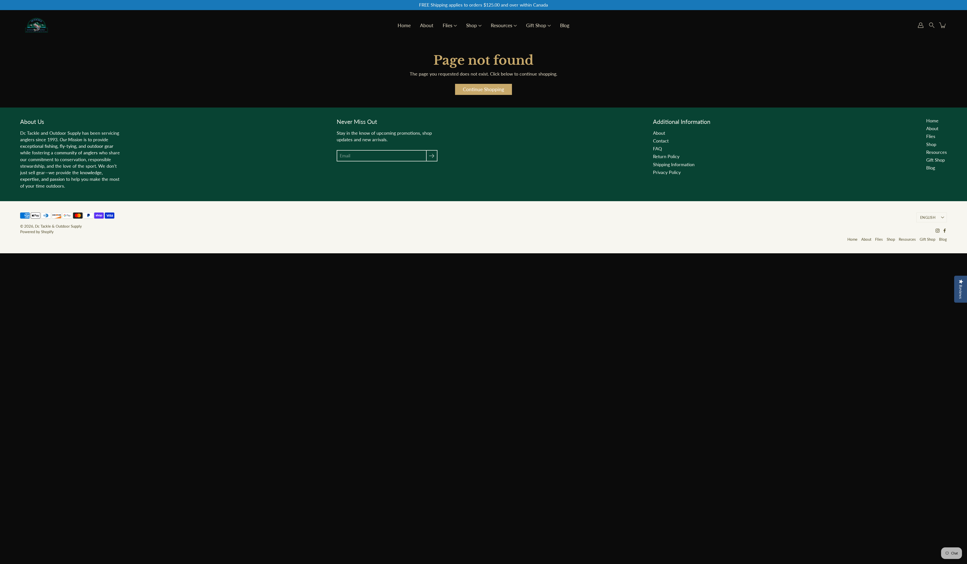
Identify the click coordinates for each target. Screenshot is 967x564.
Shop (471, 25)
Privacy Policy (667, 172)
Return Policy (666, 156)
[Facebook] (944, 231)
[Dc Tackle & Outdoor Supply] (36, 25)
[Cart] (943, 25)
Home (404, 25)
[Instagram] (937, 231)
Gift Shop (536, 25)
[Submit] (431, 155)
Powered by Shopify (37, 231)
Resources (501, 25)
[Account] (921, 25)
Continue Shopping (483, 89)
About (426, 25)
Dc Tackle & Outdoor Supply (58, 226)
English (928, 217)
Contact (661, 141)
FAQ (657, 148)
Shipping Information (674, 164)
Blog (564, 25)
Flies (447, 25)
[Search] (932, 25)
